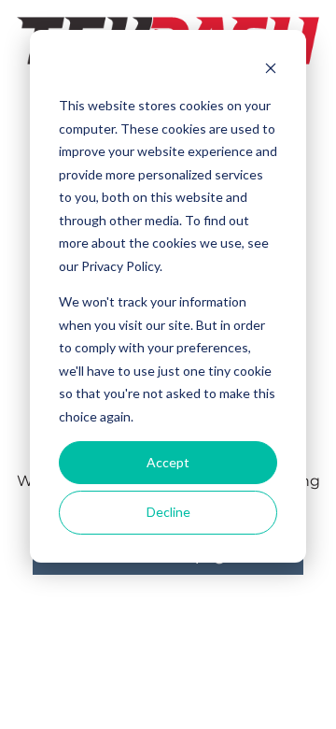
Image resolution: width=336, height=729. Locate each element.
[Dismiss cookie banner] (270, 70)
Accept (168, 462)
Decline (168, 512)
